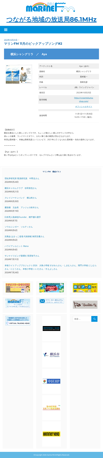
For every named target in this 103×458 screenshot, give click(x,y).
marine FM (51, 455)
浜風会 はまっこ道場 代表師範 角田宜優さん (24, 236)
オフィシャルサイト (83, 106)
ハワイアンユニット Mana (17, 246)
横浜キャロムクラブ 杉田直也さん (21, 188)
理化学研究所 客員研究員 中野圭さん (22, 178)
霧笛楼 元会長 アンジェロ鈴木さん (22, 207)
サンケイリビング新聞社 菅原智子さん (22, 255)
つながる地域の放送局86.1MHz (51, 19)
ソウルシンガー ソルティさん (19, 226)
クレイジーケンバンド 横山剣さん (21, 197)
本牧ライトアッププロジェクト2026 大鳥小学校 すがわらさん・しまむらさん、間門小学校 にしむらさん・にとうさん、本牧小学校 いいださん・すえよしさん (51, 267)
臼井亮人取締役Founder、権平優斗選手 (23, 217)
